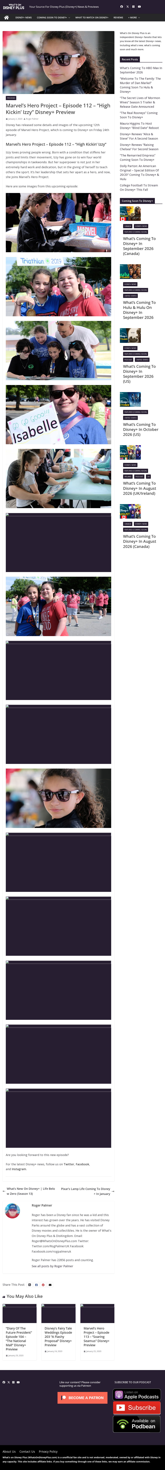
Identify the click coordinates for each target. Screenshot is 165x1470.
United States (130, 296)
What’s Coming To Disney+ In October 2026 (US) (140, 429)
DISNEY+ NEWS (23, 17)
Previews (11, 98)
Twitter (69, 1164)
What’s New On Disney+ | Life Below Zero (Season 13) (31, 1191)
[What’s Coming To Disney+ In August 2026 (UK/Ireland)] (130, 448)
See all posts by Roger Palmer (52, 1266)
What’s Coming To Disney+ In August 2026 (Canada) (139, 541)
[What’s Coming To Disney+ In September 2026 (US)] (130, 331)
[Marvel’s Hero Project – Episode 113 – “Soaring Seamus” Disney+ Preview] (97, 1306)
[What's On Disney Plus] (6, 17)
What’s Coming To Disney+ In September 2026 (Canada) (139, 246)
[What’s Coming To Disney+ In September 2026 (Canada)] (130, 209)
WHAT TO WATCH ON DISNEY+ (91, 17)
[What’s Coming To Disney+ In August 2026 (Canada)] (130, 506)
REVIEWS (118, 17)
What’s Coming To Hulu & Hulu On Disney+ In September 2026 (139, 310)
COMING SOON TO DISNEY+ (52, 17)
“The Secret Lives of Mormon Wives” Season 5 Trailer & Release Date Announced (140, 102)
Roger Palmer (32, 118)
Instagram (19, 1169)
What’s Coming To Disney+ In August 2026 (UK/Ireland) (139, 488)
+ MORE (132, 17)
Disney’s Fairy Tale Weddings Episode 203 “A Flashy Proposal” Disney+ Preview (58, 1336)
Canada (127, 226)
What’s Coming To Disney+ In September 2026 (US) (139, 374)
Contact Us (27, 1451)
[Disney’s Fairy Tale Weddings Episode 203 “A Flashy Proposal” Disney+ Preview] (58, 1306)
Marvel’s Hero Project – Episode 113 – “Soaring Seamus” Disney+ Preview (96, 1336)
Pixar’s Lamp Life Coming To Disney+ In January (85, 1191)
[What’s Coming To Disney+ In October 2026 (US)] (130, 394)
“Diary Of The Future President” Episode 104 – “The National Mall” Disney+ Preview (19, 1338)
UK (148, 476)
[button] (68, 17)
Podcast (128, 360)
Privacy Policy (48, 1451)
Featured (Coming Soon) (135, 232)
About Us (9, 1451)
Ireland (127, 476)
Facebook (82, 1164)
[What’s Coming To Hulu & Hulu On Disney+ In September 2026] (130, 267)
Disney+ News (141, 226)
